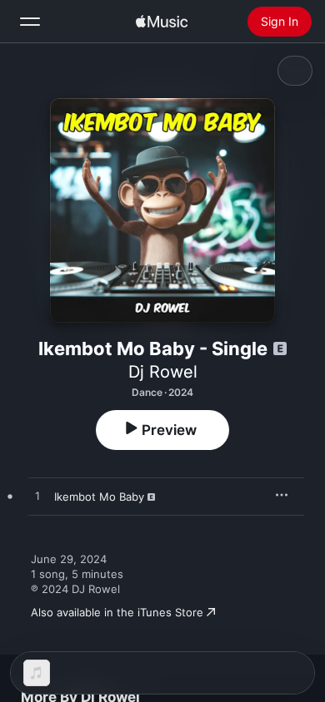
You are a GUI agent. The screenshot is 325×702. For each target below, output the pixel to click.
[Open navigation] (30, 21)
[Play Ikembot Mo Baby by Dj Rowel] (37, 496)
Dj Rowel (163, 372)
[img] (162, 21)
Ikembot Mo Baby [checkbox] (99, 496)
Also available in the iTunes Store (117, 612)
